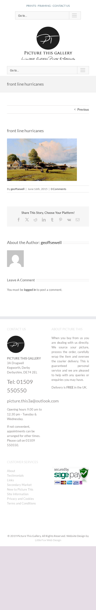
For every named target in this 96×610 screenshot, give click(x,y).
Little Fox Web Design (48, 540)
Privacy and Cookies (20, 499)
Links (10, 480)
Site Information (17, 494)
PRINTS (31, 5)
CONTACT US (61, 5)
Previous (83, 109)
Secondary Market (19, 485)
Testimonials (15, 475)
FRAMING (44, 5)
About (11, 471)
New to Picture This (20, 489)
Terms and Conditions (21, 503)
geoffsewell (17, 189)
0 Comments (58, 189)
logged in (30, 290)
